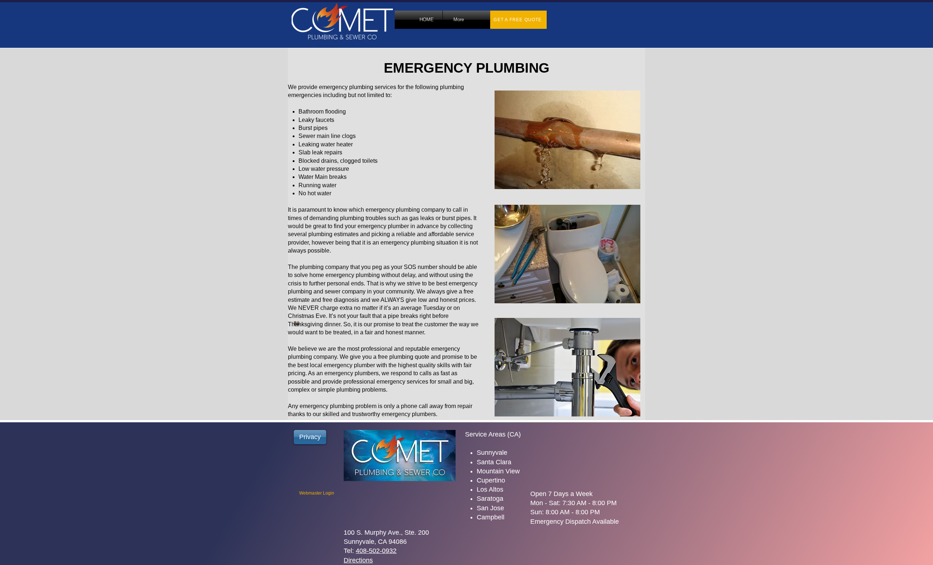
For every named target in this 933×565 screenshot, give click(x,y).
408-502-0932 (376, 550)
